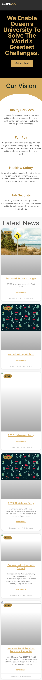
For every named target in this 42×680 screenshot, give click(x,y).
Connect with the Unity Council (21, 567)
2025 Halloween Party (21, 435)
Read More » (21, 292)
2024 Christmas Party (21, 503)
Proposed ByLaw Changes (21, 278)
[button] (38, 4)
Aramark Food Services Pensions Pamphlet (21, 650)
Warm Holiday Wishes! (21, 354)
